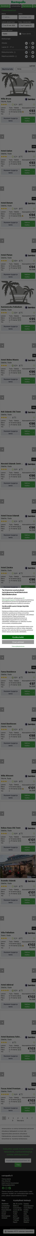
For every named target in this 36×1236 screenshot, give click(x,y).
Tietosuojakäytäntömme (18, 646)
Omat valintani (18, 642)
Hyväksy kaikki (18, 637)
